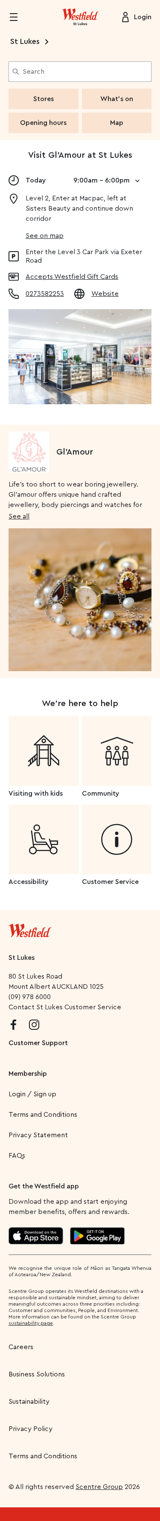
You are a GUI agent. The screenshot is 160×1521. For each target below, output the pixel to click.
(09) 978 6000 (30, 997)
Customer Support (38, 1043)
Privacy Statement (38, 1135)
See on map (45, 235)
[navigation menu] (19, 17)
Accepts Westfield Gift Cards (72, 276)
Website (105, 293)
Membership (28, 1073)
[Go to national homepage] (30, 928)
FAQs (17, 1155)
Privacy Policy (30, 1428)
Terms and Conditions (43, 1114)
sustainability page (31, 1323)
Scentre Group (99, 1486)
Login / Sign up (32, 1094)
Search (33, 71)
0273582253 (45, 293)
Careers (21, 1347)
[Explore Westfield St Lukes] (80, 17)
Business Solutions (37, 1374)
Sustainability (29, 1401)
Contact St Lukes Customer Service (65, 1007)
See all (19, 516)
